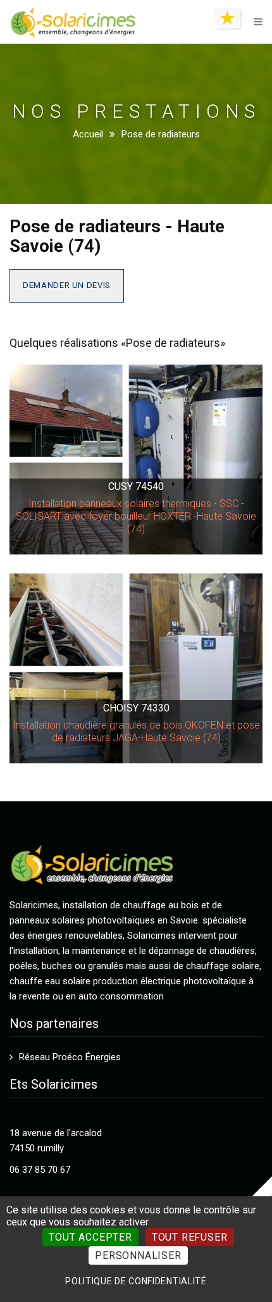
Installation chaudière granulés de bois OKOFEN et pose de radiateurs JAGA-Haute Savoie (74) (136, 731)
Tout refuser (190, 1237)
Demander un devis (67, 285)
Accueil (88, 134)
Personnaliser (138, 1255)
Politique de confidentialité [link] (136, 1281)
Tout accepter (90, 1237)
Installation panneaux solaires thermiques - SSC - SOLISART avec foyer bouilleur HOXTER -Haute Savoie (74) (136, 516)
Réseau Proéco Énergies (70, 1057)
